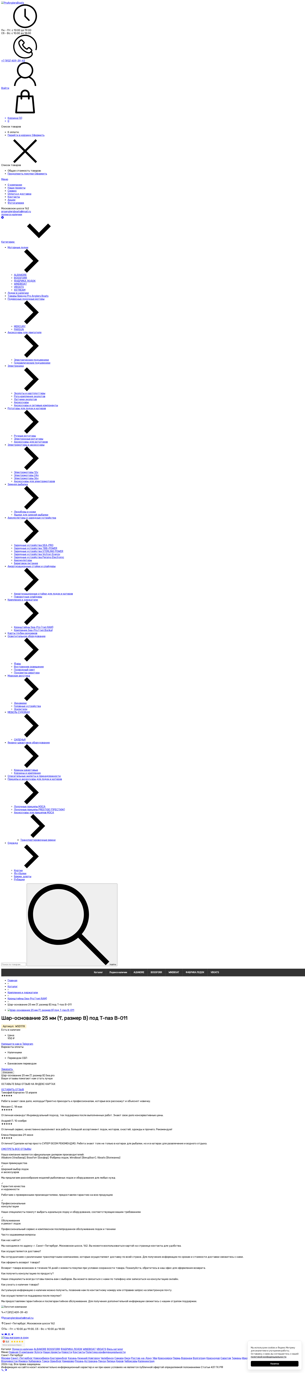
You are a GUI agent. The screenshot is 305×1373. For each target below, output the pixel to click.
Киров (120, 1361)
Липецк (110, 1361)
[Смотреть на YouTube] (6, 1334)
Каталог (98, 972)
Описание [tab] (8, 1072)
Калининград (146, 1361)
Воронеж (186, 1358)
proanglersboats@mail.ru (16, 211)
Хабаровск (34, 1361)
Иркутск (247, 1358)
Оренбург (56, 1361)
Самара (119, 1358)
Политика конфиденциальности (106, 1352)
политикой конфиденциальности (268, 1357)
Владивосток (9, 1361)
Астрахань (91, 1361)
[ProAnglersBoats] (12, 2)
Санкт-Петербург (22, 1358)
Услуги (38, 1352)
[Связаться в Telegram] (2, 217)
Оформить (38, 135)
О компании (26, 1352)
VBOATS (215, 972)
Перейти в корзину (20, 135)
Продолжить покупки (21, 173)
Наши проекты (52, 1352)
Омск (127, 1358)
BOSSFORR (156, 972)
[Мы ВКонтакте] (2, 1334)
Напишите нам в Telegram (17, 1043)
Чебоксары (130, 1361)
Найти (112, 964)
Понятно (274, 1364)
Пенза (102, 1361)
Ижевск (23, 1361)
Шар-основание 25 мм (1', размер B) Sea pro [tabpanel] (27, 1075)
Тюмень (236, 1358)
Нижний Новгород (88, 1358)
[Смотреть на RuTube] (9, 1334)
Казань (72, 1358)
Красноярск (165, 1358)
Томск (45, 1361)
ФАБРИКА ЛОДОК (195, 972)
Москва (5, 1358)
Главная (13, 1352)
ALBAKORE (139, 972)
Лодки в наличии (118, 972)
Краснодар (213, 1358)
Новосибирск (41, 1358)
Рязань (79, 1361)
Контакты (79, 1352)
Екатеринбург (58, 1358)
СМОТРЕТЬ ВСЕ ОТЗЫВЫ (16, 1149)
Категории (8, 241)
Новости (66, 1352)
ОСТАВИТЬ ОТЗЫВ (12, 1089)
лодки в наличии (11, 214)
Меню (4, 179)
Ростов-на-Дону (141, 1358)
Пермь (176, 1358)
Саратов (225, 1358)
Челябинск (107, 1358)
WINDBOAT (174, 972)
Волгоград (199, 1358)
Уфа (154, 1358)
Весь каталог (115, 1349)
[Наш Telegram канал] (12, 1334)
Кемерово (68, 1361)
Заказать (7, 1069)
